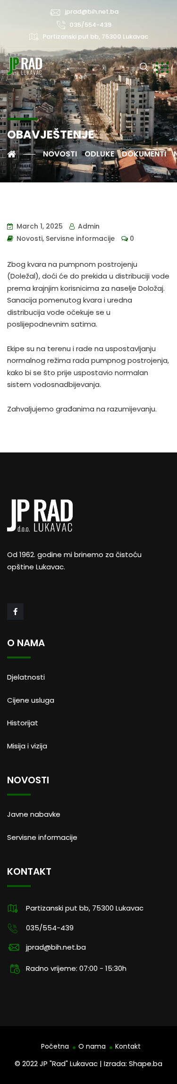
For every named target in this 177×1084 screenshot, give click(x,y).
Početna (55, 1046)
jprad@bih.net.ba (91, 11)
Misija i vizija (27, 746)
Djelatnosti (26, 677)
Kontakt (128, 1046)
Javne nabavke (33, 814)
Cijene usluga (30, 700)
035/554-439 (90, 24)
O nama (92, 1046)
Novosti (29, 238)
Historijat (22, 723)
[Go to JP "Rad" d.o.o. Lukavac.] (21, 154)
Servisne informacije (80, 238)
